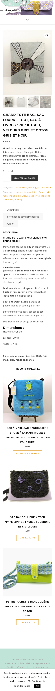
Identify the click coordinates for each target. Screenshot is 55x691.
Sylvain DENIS (37, 659)
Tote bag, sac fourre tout (39, 187)
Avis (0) (10, 223)
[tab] (12, 209)
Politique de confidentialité (17, 663)
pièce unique (22, 195)
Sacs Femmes (21, 187)
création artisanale (22, 192)
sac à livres (34, 195)
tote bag (18, 199)
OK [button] (37, 686)
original (12, 195)
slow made (8, 199)
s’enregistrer (37, 663)
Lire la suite (27, 538)
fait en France (38, 192)
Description (13, 209)
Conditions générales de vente (20, 667)
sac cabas (45, 195)
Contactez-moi (43, 667)
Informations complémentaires (23, 216)
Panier (47, 663)
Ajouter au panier (25, 178)
